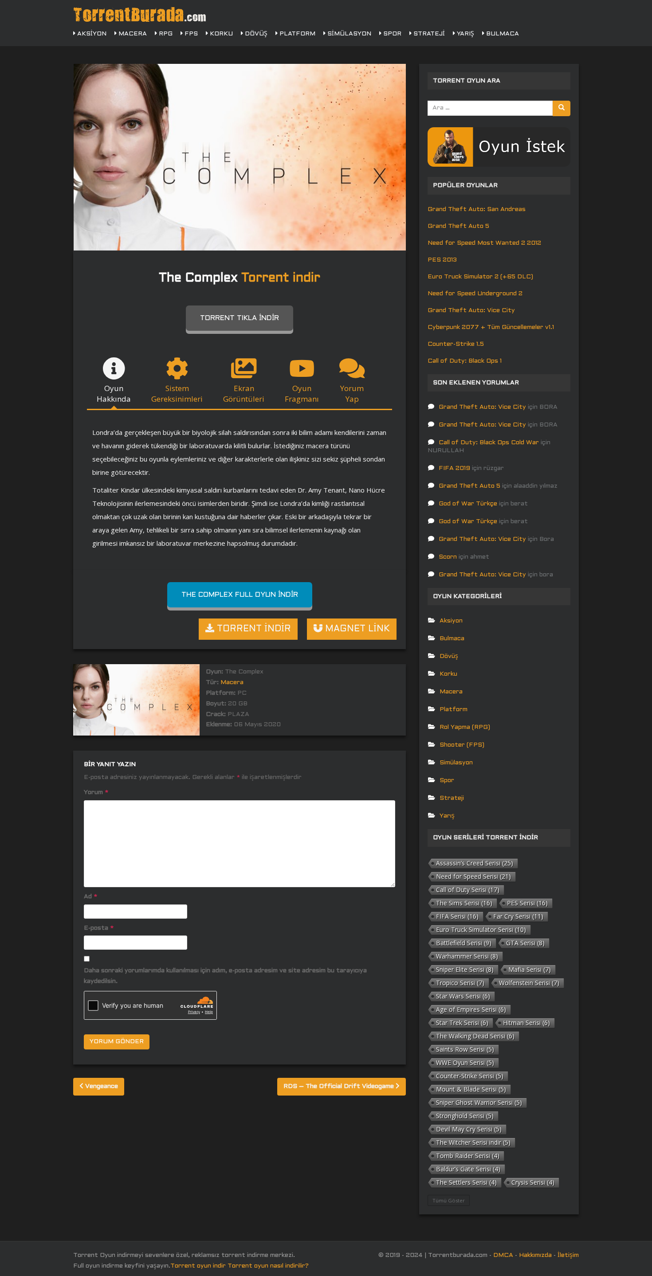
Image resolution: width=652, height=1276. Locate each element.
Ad (90, 897)
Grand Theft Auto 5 (458, 226)
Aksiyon (90, 34)
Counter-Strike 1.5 (456, 344)
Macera (132, 34)
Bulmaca (501, 34)
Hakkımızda (535, 1255)
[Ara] (561, 108)
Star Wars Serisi (463, 996)
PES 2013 (442, 260)
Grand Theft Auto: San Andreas (477, 209)
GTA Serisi (525, 943)
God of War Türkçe (468, 504)
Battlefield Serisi (463, 943)
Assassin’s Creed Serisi (474, 863)
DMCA (503, 1255)
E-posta (99, 928)
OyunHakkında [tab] (114, 393)
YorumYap (352, 393)
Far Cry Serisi (518, 916)
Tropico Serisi (460, 983)
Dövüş (255, 34)
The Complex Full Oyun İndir (239, 594)
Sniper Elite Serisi (465, 969)
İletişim (568, 1255)
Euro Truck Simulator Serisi (481, 929)
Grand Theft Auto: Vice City (471, 310)
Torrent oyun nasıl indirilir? (268, 1266)
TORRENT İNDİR (252, 629)
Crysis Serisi (532, 1182)
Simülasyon (348, 34)
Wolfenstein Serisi (529, 983)
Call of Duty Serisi (467, 889)
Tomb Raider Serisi (467, 1155)
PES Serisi (527, 903)
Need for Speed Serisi (473, 876)
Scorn (448, 557)
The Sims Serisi (464, 903)
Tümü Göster (448, 1200)
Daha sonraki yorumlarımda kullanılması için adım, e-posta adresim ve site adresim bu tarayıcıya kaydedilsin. (225, 976)
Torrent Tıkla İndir (239, 318)
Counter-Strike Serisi (469, 1076)
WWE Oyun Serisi (465, 1062)
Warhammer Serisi (467, 956)
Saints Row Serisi (465, 1049)
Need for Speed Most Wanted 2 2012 (484, 243)
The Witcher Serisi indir (473, 1142)
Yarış (464, 34)
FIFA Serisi (457, 916)
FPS (190, 34)
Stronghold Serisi (465, 1116)
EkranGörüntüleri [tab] (243, 393)
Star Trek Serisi (462, 1022)
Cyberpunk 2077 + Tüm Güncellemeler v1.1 (491, 327)
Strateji (428, 34)
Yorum (96, 792)
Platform (296, 34)
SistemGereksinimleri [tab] (177, 393)
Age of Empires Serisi (471, 1009)
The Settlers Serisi (466, 1182)
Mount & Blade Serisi (471, 1089)
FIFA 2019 (454, 468)
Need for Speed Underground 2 (475, 294)
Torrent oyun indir (198, 1266)
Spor (391, 34)
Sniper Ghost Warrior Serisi (479, 1102)
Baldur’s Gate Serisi (468, 1169)
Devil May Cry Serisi (469, 1129)
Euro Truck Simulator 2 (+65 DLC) (480, 277)
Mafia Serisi (529, 969)
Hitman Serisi (526, 1022)
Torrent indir (280, 278)
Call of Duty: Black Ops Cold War (489, 443)
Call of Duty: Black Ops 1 (465, 361)
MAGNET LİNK (356, 629)
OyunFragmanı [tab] (302, 393)
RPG (165, 34)
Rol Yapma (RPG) (465, 727)
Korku (220, 34)
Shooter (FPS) (462, 745)
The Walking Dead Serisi (475, 1036)
